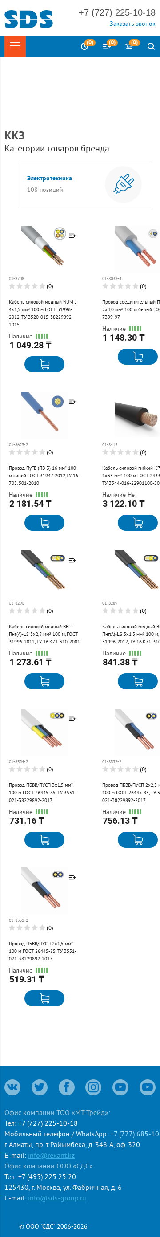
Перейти (32, 281)
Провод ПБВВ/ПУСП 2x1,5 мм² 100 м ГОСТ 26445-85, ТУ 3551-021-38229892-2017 (42, 951)
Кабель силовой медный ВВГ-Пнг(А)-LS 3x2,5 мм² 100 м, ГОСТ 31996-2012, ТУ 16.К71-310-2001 (44, 634)
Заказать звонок (133, 24)
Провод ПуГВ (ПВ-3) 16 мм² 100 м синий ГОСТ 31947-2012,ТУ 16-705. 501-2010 (44, 475)
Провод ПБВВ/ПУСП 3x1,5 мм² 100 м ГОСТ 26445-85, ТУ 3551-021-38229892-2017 (42, 792)
